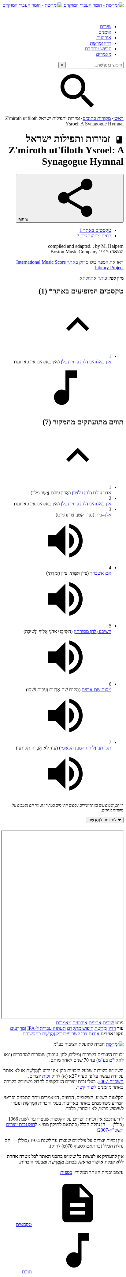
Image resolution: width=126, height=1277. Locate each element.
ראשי (118, 118)
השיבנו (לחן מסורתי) (92, 631)
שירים (105, 26)
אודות (94, 1033)
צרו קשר (79, 1033)
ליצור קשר (86, 1087)
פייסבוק (63, 1033)
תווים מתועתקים (94, 235)
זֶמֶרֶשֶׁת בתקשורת (39, 1033)
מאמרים (103, 54)
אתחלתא (88, 278)
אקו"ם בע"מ (109, 1060)
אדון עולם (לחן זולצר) (91, 492)
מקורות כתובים (97, 118)
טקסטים (24, 1224)
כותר (102, 278)
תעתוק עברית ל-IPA (46, 1028)
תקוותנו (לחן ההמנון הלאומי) (85, 747)
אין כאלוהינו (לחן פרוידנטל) (86, 361)
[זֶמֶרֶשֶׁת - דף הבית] (115, 1044)
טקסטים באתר (95, 230)
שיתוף (23, 219)
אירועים (103, 37)
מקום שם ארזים (96, 689)
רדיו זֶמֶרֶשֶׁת (105, 1028)
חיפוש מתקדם (98, 48)
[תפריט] (118, 13)
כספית (66, 1172)
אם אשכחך (100, 573)
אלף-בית (103, 514)
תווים (27, 1271)
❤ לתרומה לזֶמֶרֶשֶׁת (104, 820)
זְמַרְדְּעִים (18, 1028)
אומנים (104, 32)
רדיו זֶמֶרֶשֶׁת (100, 43)
